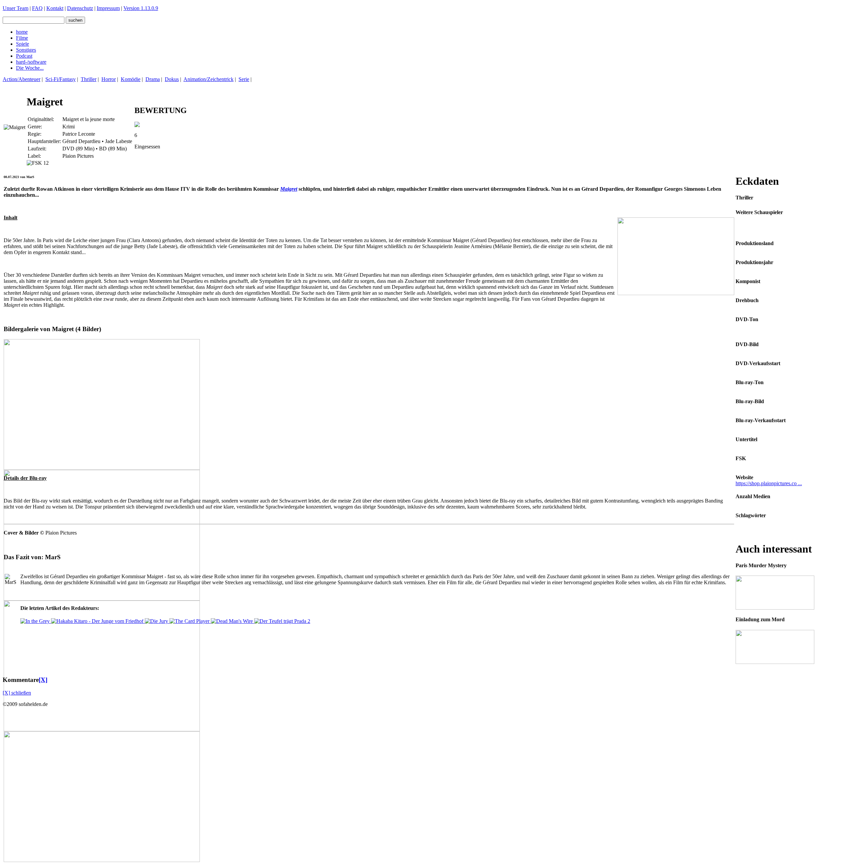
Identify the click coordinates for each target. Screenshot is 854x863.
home (22, 32)
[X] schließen (17, 693)
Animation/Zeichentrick (208, 79)
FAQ (37, 8)
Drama (152, 79)
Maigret (288, 189)
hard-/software (31, 62)
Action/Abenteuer (21, 79)
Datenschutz (80, 8)
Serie (244, 79)
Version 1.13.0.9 (140, 8)
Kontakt (54, 8)
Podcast (24, 56)
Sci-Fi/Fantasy (60, 79)
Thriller (88, 79)
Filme (22, 38)
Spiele (22, 44)
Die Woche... (30, 68)
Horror (108, 79)
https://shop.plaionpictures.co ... (769, 483)
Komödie (130, 79)
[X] (43, 679)
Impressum (108, 8)
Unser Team (15, 8)
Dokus (172, 79)
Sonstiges (26, 50)
